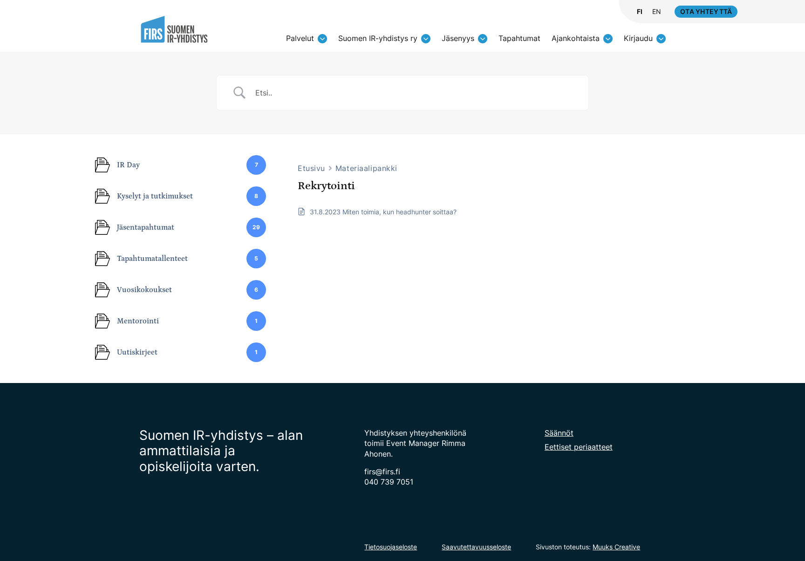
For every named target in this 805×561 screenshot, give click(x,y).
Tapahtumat (519, 38)
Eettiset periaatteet (579, 447)
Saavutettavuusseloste (476, 547)
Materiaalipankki (366, 168)
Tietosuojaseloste (390, 547)
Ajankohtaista (576, 38)
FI (639, 11)
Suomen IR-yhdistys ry (377, 38)
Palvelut (300, 38)
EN (656, 11)
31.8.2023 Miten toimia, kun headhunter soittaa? (383, 212)
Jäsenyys (458, 38)
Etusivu (311, 168)
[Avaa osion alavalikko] (322, 38)
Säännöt (559, 433)
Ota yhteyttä (706, 11)
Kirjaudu (638, 38)
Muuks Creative (616, 547)
